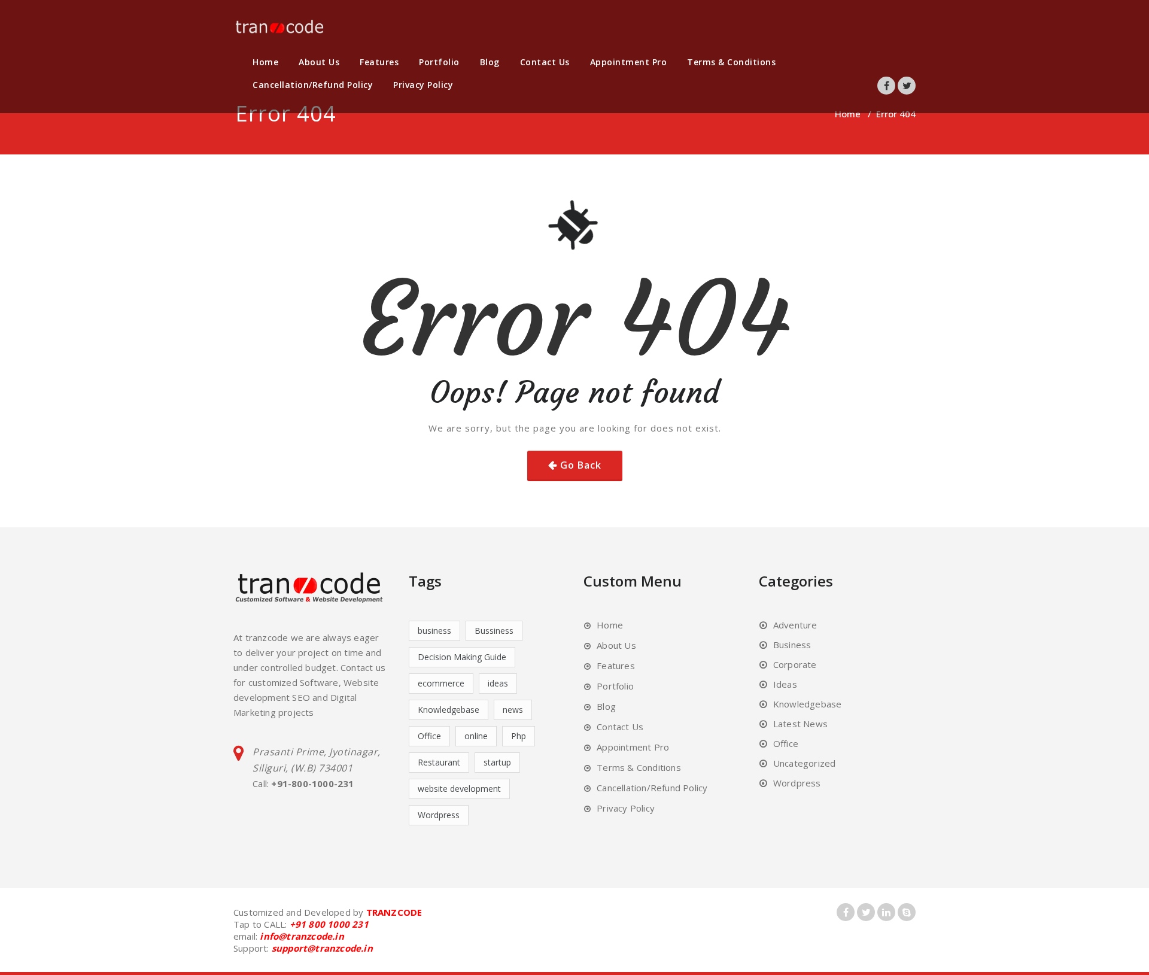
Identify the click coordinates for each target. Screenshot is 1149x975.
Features (379, 62)
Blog (490, 62)
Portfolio (439, 62)
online (476, 736)
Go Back (580, 465)
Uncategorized (804, 763)
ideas (498, 683)
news (513, 709)
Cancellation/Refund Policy (313, 84)
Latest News (800, 724)
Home (265, 62)
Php (518, 736)
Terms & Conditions (731, 62)
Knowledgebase (448, 709)
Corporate (795, 664)
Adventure (795, 625)
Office (429, 736)
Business (792, 645)
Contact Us (545, 62)
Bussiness (494, 630)
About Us (319, 62)
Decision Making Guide (462, 657)
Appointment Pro (628, 62)
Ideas (785, 684)
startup (497, 762)
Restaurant (439, 762)
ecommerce (441, 683)
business (434, 630)
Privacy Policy (423, 84)
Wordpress (439, 815)
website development (459, 788)
